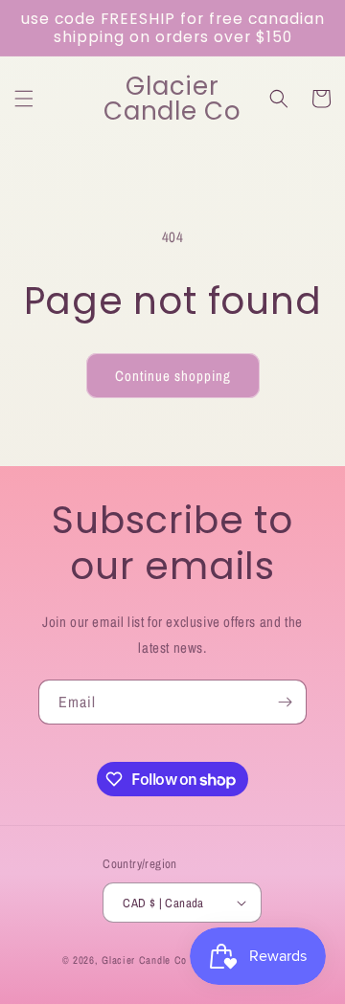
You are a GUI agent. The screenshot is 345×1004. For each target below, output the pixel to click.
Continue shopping (173, 376)
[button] (24, 99)
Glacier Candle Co (146, 960)
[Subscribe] (285, 702)
